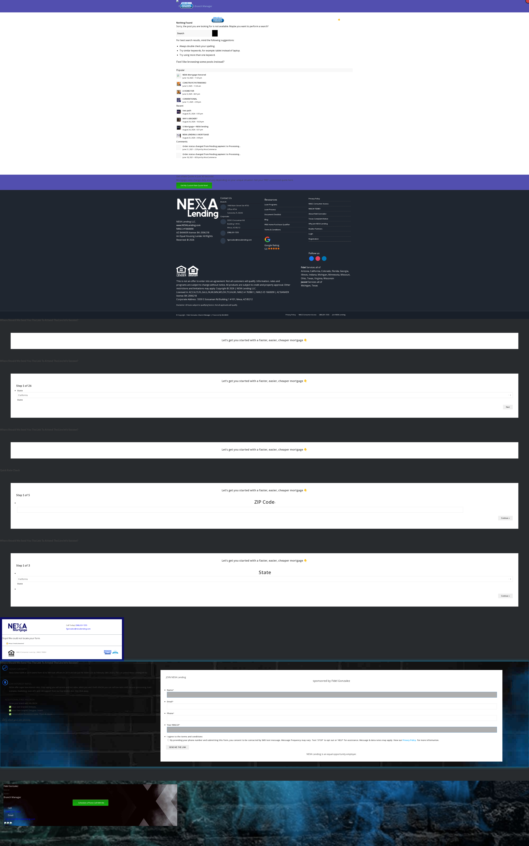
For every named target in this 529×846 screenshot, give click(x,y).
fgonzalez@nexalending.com (239, 240)
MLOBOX (225, 315)
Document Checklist (272, 214)
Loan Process (270, 209)
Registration (314, 239)
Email (170, 701)
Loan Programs (270, 204)
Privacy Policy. (410, 740)
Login (311, 234)
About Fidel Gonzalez (317, 214)
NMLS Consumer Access (319, 203)
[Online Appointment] (217, 19)
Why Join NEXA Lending (318, 223)
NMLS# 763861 (315, 208)
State (20, 390)
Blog (266, 219)
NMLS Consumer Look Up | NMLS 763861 (31, 652)
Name (170, 690)
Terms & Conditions (272, 229)
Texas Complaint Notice (318, 218)
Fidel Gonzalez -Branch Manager (199, 315)
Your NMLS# (173, 724)
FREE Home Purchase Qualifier (277, 224)
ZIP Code (265, 502)
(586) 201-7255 (233, 232)
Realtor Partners (315, 229)
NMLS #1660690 (185, 228)
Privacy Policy (314, 198)
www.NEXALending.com (188, 225)
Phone (170, 713)
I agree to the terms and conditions (185, 736)
